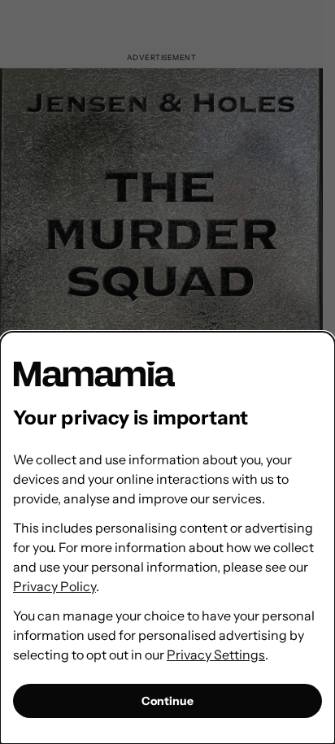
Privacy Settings (216, 654)
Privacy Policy (54, 586)
